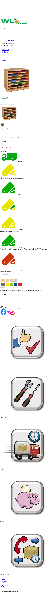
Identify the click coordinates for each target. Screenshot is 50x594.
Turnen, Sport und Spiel (5, 52)
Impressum (3, 579)
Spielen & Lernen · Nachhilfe (5, 50)
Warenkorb (10, 40)
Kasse (13, 40)
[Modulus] (4, 103)
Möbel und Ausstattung (5, 51)
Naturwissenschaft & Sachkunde (6, 49)
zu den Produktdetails (3, 146)
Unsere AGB (3, 578)
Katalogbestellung (4, 581)
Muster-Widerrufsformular (5, 580)
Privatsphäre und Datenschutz (5, 577)
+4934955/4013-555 (5, 274)
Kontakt (3, 582)
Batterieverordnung (4, 588)
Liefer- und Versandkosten (5, 585)
